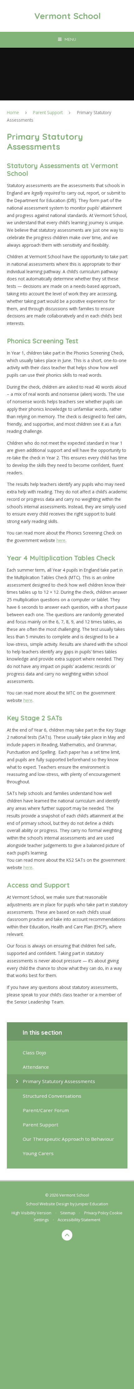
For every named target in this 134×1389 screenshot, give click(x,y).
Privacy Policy (96, 1213)
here (60, 540)
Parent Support (48, 112)
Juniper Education (91, 1204)
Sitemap (67, 1213)
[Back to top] (67, 1235)
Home (13, 112)
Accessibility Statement (79, 1219)
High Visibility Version (31, 1213)
